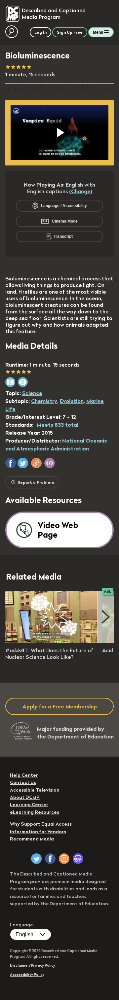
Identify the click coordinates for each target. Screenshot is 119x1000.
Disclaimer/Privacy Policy (32, 965)
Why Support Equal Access (41, 824)
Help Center (24, 775)
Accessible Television (35, 790)
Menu (98, 32)
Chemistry (44, 401)
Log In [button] (40, 32)
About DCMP (25, 797)
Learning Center (29, 804)
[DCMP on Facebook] (50, 858)
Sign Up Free (70, 32)
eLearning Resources (34, 812)
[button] (10, 463)
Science (32, 393)
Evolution (72, 401)
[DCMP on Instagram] (64, 858)
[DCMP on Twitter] (36, 858)
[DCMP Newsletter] (78, 858)
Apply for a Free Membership (59, 706)
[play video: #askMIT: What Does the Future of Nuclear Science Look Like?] (51, 641)
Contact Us (23, 782)
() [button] (80, 191)
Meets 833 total (57, 424)
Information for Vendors (38, 832)
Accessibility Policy (27, 974)
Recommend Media (32, 839)
